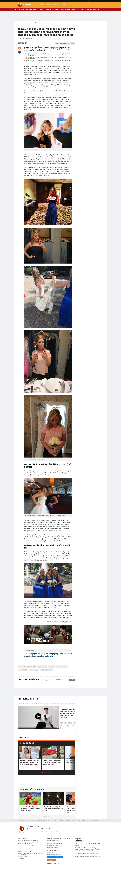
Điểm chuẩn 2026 (45, 4)
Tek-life (73, 9)
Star (19, 9)
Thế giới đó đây (71, 820)
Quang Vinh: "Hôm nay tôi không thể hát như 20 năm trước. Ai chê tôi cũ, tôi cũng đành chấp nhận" (67, 713)
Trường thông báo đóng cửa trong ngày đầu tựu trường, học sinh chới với (52, 762)
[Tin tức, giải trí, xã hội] (26, 5)
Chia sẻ (21, 43)
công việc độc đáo (62, 666)
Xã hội (62, 9)
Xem (72, 680)
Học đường (80, 9)
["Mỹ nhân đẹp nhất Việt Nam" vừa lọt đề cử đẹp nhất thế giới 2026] (53, 798)
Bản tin (29, 23)
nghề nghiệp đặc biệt (46, 669)
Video (94, 9)
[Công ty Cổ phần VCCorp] (79, 840)
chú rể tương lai (34, 669)
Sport (40, 820)
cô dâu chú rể (42, 666)
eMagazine (21, 1)
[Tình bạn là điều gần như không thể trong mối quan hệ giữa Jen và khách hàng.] (48, 496)
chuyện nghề (32, 666)
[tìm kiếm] (102, 1)
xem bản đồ (21, 858)
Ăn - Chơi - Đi (55, 9)
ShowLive (34, 1)
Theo (48, 650)
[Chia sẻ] (19, 52)
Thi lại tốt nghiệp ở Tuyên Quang (62, 4)
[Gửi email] (26, 43)
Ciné (22, 9)
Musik (26, 9)
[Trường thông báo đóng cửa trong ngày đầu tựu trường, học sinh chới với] (53, 752)
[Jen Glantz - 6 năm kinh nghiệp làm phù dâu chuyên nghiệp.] (48, 130)
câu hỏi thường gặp (33, 828)
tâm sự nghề (22, 666)
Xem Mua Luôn (88, 9)
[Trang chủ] (19, 48)
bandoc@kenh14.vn (47, 828)
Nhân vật (36, 23)
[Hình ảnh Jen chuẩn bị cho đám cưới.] (48, 426)
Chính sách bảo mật (53, 863)
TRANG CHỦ (15, 9)
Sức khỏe (67, 9)
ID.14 (28, 1)
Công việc (51, 666)
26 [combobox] (50, 679)
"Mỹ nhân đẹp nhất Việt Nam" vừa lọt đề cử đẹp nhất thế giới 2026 (53, 808)
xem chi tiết (52, 860)
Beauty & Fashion (33, 9)
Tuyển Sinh (50, 23)
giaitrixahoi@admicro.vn (54, 854)
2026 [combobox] (64, 679)
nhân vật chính (23, 669)
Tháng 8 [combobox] (57, 679)
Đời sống (42, 9)
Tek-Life (84, 820)
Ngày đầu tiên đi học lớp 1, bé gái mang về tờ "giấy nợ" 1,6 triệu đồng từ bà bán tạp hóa (29, 762)
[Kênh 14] (21, 829)
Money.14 (48, 9)
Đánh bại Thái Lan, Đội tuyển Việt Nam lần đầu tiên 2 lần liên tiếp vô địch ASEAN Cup (30, 808)
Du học (43, 23)
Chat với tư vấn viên (55, 857)
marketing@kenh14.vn (54, 847)
